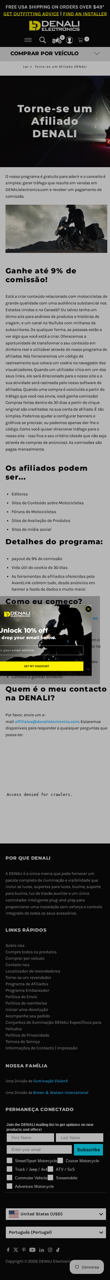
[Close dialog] (88, 609)
